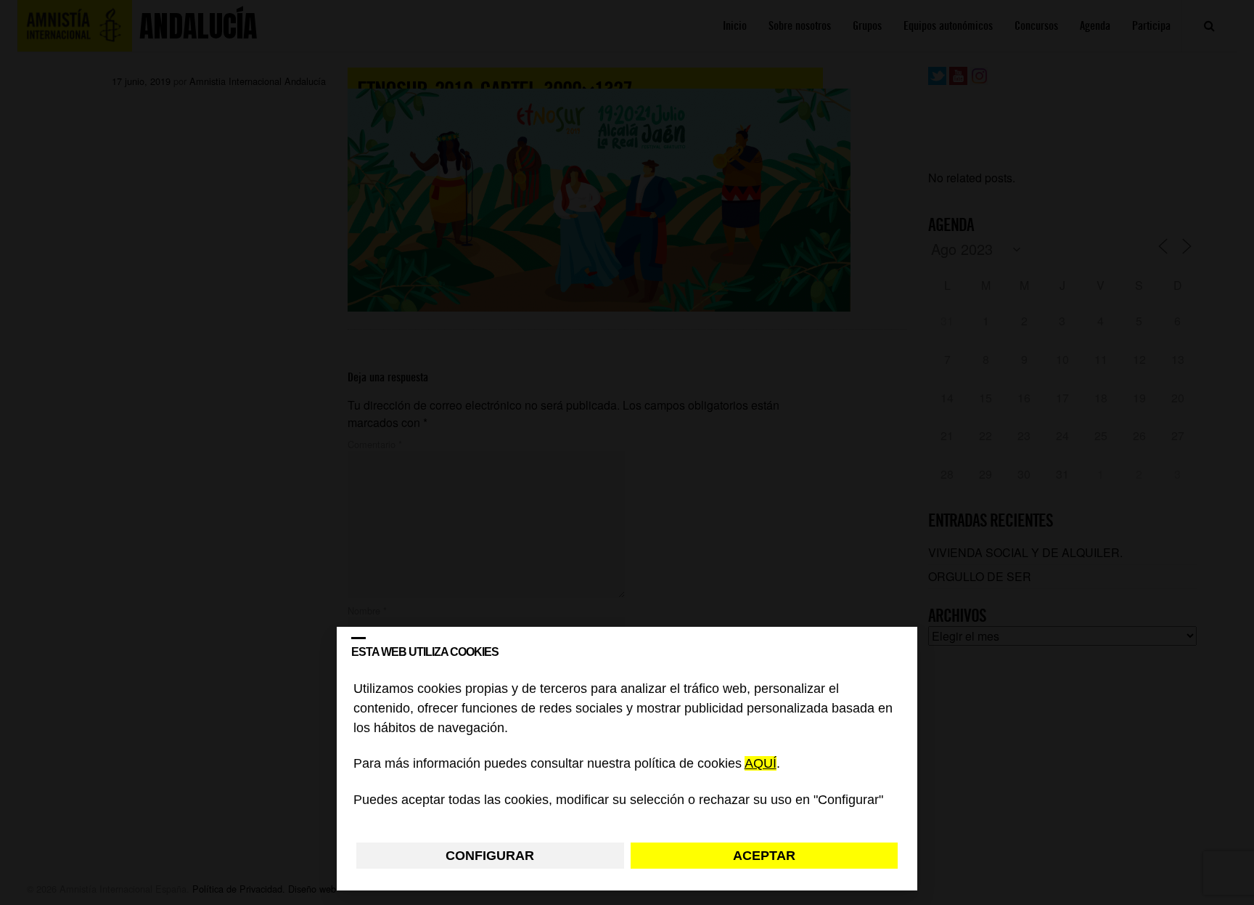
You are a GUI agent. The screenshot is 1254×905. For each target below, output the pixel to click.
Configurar (490, 855)
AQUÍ (760, 764)
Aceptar (764, 855)
